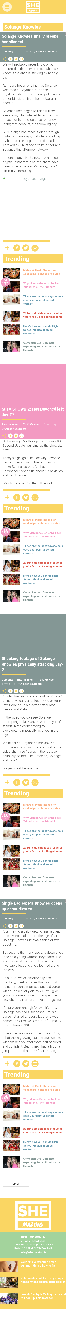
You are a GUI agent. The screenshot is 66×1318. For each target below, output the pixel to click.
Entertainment (10, 424)
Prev (16, 1183)
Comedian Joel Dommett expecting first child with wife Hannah (41, 346)
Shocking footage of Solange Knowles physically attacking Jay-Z (32, 664)
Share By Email (21, 59)
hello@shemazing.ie (33, 1252)
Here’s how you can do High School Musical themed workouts (40, 330)
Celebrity (7, 51)
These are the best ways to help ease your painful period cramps (43, 300)
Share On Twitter (16, 59)
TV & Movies (31, 424)
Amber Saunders (46, 51)
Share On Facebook (10, 59)
